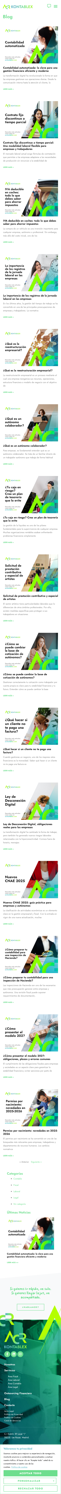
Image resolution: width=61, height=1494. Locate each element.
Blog (7, 1399)
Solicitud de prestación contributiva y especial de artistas (30, 597)
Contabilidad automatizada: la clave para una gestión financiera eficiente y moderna (30, 69)
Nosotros (9, 1364)
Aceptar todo (30, 1473)
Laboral (16, 1191)
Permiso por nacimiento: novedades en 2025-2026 (30, 1132)
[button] (56, 6)
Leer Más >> (12, 1262)
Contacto (9, 1405)
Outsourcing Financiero (18, 1393)
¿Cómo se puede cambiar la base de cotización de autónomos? (25, 675)
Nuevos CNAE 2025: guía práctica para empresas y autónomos (27, 904)
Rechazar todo (30, 1488)
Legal (15, 1197)
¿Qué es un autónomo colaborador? (25, 446)
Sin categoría (19, 1204)
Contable (17, 1178)
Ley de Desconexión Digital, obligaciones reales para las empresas (27, 825)
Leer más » (8, 89)
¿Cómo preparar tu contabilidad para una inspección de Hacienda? (28, 979)
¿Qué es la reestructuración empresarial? (27, 370)
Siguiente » (36, 1161)
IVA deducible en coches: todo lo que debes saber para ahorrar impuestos (29, 222)
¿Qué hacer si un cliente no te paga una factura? (27, 750)
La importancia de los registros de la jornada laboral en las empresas (30, 297)
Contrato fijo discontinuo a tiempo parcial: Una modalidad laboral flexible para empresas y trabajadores (28, 146)
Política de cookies (19, 1467)
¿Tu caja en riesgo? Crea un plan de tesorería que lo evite (30, 519)
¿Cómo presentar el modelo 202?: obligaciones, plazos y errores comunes (26, 1057)
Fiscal (16, 1185)
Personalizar (29, 1481)
